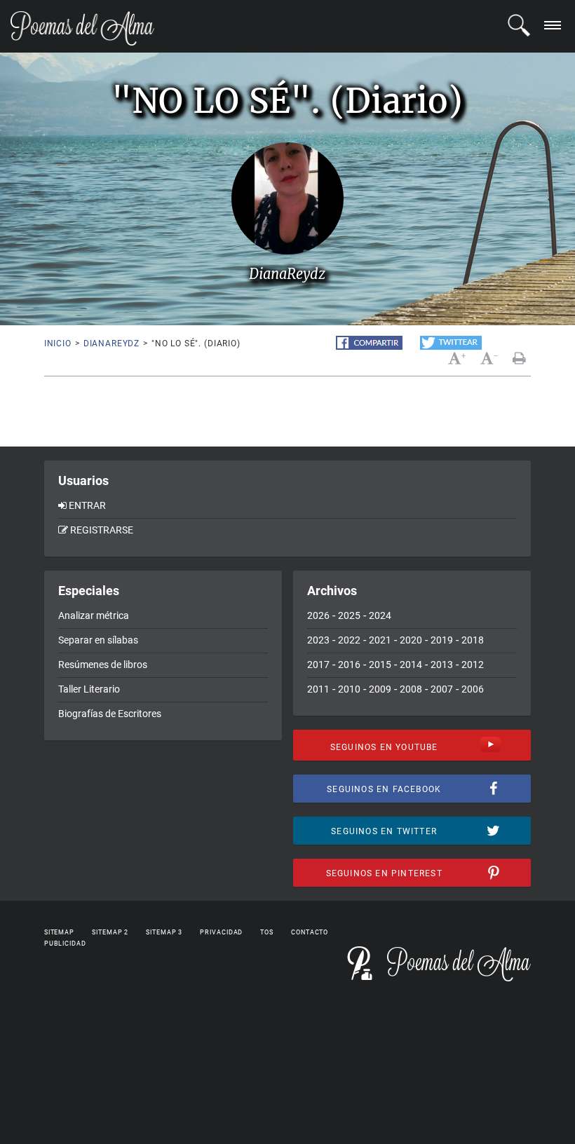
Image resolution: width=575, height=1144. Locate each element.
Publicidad (65, 943)
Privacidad (221, 932)
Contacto (309, 932)
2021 (380, 640)
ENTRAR (87, 505)
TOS (266, 932)
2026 (318, 615)
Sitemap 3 (164, 932)
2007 (442, 689)
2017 (318, 664)
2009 (380, 689)
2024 (380, 615)
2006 (472, 689)
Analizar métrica (93, 615)
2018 (472, 640)
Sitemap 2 (110, 932)
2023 (318, 640)
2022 (349, 640)
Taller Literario (89, 689)
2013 (442, 664)
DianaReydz (111, 343)
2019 (442, 640)
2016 (349, 664)
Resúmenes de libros (102, 664)
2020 (411, 640)
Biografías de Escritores (109, 714)
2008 (411, 689)
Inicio (58, 343)
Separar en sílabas (98, 640)
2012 (472, 664)
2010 (349, 689)
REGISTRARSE (101, 530)
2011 (318, 689)
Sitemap (59, 932)
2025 (349, 615)
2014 (411, 664)
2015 (380, 664)
